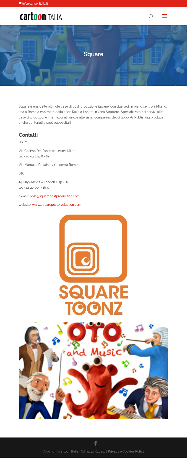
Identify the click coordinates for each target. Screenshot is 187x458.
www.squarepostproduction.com (56, 204)
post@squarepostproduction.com (55, 196)
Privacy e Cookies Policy (126, 451)
